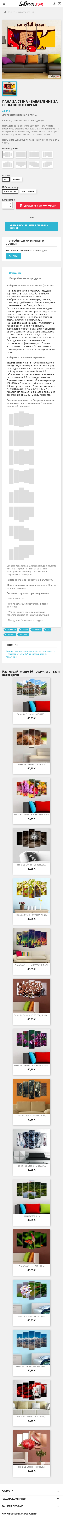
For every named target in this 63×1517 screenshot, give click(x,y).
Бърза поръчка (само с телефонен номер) (29, 226)
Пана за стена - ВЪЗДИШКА (31, 864)
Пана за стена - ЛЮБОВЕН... (31, 1416)
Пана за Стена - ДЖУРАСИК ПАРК (31, 965)
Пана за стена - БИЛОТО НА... (31, 1366)
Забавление (11, 630)
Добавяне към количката (37, 205)
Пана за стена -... (31, 1216)
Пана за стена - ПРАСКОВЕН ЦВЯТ (31, 1065)
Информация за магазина (19, 1513)
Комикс (25, 630)
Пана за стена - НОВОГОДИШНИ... (31, 1015)
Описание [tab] (15, 273)
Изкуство (23, 635)
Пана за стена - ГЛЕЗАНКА (31, 764)
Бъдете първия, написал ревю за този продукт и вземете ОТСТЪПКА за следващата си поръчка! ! (31, 653)
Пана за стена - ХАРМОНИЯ (31, 1316)
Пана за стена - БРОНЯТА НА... (31, 1115)
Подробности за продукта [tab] (25, 278)
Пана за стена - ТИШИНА (32, 1266)
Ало (48, 630)
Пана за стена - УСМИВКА (31, 1466)
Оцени (13, 256)
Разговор (37, 630)
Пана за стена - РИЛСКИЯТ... (31, 714)
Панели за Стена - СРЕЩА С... (31, 1165)
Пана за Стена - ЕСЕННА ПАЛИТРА (31, 814)
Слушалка (10, 635)
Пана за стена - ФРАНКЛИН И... (31, 914)
